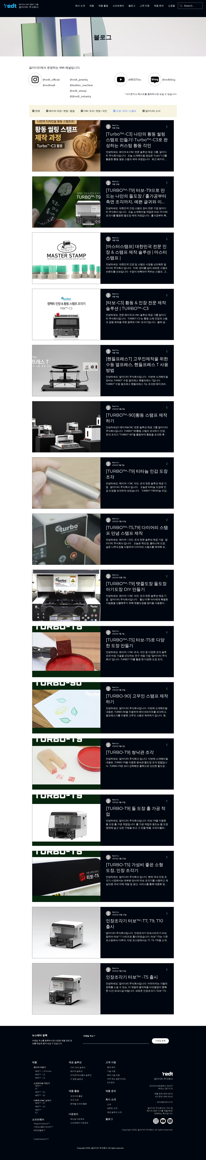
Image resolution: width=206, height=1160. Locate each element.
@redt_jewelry (79, 79)
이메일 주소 (88, 1036)
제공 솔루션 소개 (114, 1112)
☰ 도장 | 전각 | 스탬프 (124, 111)
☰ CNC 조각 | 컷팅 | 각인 (94, 111)
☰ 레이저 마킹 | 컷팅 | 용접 (60, 111)
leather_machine (82, 85)
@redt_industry (81, 96)
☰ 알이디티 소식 (151, 111)
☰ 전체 (36, 111)
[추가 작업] (168, 126)
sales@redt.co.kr (165, 1102)
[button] (80, 6)
